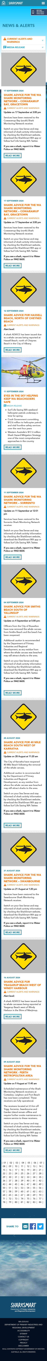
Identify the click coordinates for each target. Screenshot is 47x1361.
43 (4, 1184)
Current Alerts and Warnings (19, 40)
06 (35, 1162)
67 (22, 1195)
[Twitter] (40, 1226)
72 (10, 1198)
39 (22, 1180)
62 (34, 1191)
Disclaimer (23, 1346)
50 (4, 1187)
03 (17, 1162)
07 (41, 1162)
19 (28, 1170)
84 (40, 1202)
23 (10, 1173)
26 (28, 1173)
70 (40, 1195)
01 (5, 1162)
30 (10, 1177)
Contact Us (23, 1337)
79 (10, 1202)
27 (34, 1173)
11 (22, 1166)
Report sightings (40, 12)
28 (40, 1173)
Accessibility (23, 1331)
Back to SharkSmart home (16, 3)
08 (4, 1166)
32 (22, 1177)
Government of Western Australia (3, 3)
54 (28, 1187)
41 (34, 1180)
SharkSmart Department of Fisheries (23, 1307)
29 (4, 1177)
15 (4, 1170)
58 (10, 1191)
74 (22, 1198)
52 (16, 1187)
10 (16, 1166)
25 (22, 1173)
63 (40, 1191)
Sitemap (23, 1334)
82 (28, 1202)
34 (34, 1177)
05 (29, 1162)
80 (16, 1202)
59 (16, 1191)
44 (10, 1184)
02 (11, 1162)
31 (16, 1177)
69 (34, 1195)
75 (28, 1198)
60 (22, 1191)
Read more (12, 155)
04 (23, 1162)
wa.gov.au (23, 1322)
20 (34, 1170)
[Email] (25, 1226)
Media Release (16, 47)
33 (28, 1177)
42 (40, 1180)
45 (16, 1184)
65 (10, 1195)
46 (22, 1184)
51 (10, 1187)
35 (40, 1177)
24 (16, 1173)
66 (16, 1195)
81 (22, 1202)
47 (28, 1184)
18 (22, 1170)
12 (28, 1166)
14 (40, 1166)
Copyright (24, 1340)
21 (40, 1170)
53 (22, 1187)
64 (4, 1195)
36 (4, 1180)
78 (4, 1202)
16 (10, 1170)
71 (4, 1198)
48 (34, 1184)
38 (16, 1180)
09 (10, 1166)
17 (16, 1170)
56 (40, 1187)
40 (28, 1180)
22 (4, 1173)
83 (34, 1202)
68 (28, 1195)
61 (28, 1191)
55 (34, 1187)
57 (4, 1191)
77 (40, 1198)
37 (10, 1180)
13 (34, 1166)
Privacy (23, 1343)
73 (16, 1198)
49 (40, 1184)
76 (34, 1198)
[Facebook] (33, 1226)
